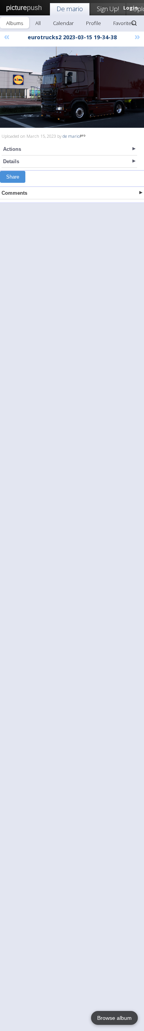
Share (12, 177)
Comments (14, 193)
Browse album (114, 1018)
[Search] (134, 23)
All (38, 23)
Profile (93, 23)
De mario (69, 8)
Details (11, 161)
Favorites (123, 23)
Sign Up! (108, 8)
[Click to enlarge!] (72, 87)
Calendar (63, 23)
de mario (71, 136)
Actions (12, 149)
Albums (14, 23)
